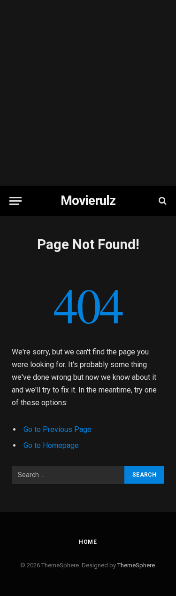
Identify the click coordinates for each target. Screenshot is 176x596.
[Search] (162, 201)
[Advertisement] (88, 93)
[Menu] (15, 201)
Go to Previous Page (57, 429)
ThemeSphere (136, 565)
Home (88, 542)
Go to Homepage (51, 445)
